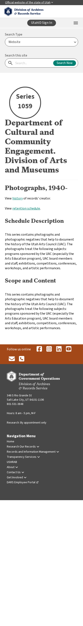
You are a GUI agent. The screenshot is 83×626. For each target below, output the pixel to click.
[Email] (12, 359)
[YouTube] (68, 349)
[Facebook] (39, 349)
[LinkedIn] (59, 349)
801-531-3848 (15, 404)
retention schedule (26, 208)
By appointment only (33, 423)
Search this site (16, 55)
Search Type (13, 34)
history (17, 198)
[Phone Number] (21, 359)
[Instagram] (49, 349)
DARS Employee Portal (21, 482)
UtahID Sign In (41, 22)
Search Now (65, 63)
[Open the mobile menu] (76, 23)
